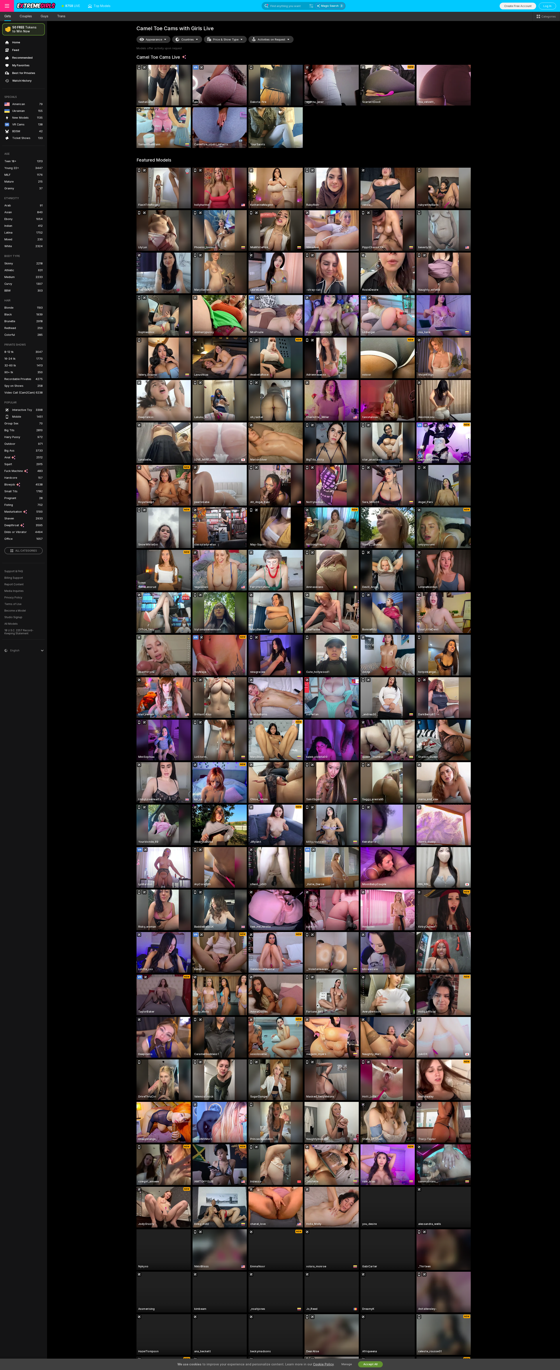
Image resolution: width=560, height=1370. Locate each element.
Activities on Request (271, 39)
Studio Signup (13, 617)
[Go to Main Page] (36, 6)
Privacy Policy (13, 597)
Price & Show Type (225, 39)
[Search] (311, 6)
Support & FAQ (13, 571)
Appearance (154, 39)
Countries (187, 39)
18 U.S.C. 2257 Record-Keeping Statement (18, 632)
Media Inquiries (14, 591)
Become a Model (15, 610)
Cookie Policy (323, 1364)
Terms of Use (12, 604)
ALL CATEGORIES (26, 550)
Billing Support (13, 577)
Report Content (14, 584)
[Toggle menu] (7, 6)
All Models (11, 623)
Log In (547, 6)
